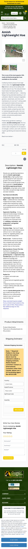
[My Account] (20, 13)
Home (3, 23)
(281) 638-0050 (17, 480)
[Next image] (23, 50)
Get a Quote (18, 410)
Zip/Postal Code (9, 394)
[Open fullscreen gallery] (23, 60)
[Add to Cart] (24, 153)
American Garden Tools (10, 26)
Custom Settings (14, 545)
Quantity (6, 400)
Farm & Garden (10, 23)
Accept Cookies (14, 540)
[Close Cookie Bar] (26, 520)
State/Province (8, 387)
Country (6, 380)
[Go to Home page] (7, 14)
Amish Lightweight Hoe (10, 27)
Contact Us (14, 13)
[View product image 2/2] (13, 67)
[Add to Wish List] (24, 159)
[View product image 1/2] (5, 67)
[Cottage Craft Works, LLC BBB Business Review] (14, 484)
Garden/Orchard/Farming (10, 24)
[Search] (25, 18)
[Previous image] (4, 50)
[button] (14, 51)
